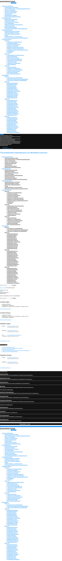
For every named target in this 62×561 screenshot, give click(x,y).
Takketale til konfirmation (13, 63)
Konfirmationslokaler (12, 43)
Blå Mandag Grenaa (12, 92)
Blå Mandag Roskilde (12, 121)
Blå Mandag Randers (12, 117)
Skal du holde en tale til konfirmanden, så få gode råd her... (11, 416)
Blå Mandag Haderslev (12, 93)
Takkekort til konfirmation (14, 68)
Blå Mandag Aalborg (12, 84)
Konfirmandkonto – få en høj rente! (13, 36)
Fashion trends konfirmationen (6, 137)
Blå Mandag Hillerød (12, 97)
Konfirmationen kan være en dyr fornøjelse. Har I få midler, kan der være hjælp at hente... (17, 401)
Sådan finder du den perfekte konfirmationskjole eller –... (11, 140)
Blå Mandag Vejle (11, 129)
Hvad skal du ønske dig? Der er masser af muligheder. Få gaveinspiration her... (15, 383)
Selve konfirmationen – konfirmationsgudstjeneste (17, 8)
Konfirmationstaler (12, 62)
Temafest (9, 52)
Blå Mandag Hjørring (12, 100)
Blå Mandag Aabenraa (12, 83)
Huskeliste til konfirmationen (14, 42)
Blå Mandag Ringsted (12, 119)
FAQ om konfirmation (10, 10)
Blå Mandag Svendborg (12, 127)
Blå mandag (5, 75)
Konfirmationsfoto (11, 67)
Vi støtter (28, 424)
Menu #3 (7, 99)
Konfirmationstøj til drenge (11, 22)
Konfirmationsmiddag (12, 46)
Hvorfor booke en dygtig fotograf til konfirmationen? (10, 143)
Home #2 (7, 54)
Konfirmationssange (12, 56)
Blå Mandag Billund (12, 87)
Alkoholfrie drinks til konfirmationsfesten (17, 50)
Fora (4, 287)
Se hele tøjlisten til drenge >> (5, 367)
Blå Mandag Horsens (12, 105)
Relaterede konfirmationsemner (13, 16)
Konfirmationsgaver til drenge (12, 31)
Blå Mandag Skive (11, 124)
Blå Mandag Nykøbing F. (13, 113)
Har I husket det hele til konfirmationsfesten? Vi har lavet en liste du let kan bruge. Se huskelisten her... (19, 393)
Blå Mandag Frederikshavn (13, 91)
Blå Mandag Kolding (12, 109)
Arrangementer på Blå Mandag (14, 77)
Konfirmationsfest (6, 39)
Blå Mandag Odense (12, 115)
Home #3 (7, 66)
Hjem (1, 287)
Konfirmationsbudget (12, 72)
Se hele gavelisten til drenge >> (6, 319)
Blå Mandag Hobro (11, 101)
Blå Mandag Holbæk (12, 103)
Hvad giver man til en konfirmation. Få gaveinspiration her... (11, 408)
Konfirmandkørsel (11, 64)
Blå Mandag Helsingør (12, 95)
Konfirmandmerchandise (11, 27)
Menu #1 (7, 76)
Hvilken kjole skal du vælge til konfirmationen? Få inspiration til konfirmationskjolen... (16, 374)
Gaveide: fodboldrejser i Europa (6, 135)
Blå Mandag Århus (11, 85)
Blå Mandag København (13, 107)
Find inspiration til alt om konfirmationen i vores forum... (11, 420)
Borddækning (10, 51)
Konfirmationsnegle (10, 26)
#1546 (1, 291)
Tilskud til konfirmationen (13, 71)
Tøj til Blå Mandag (9, 23)
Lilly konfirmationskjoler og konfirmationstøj (16, 28)
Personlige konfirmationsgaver (6, 144)
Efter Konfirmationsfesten (13, 73)
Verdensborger (8, 14)
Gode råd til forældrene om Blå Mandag (17, 80)
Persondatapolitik (23, 424)
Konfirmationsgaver (7, 30)
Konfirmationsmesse (4, 145)
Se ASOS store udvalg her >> (13, 326)
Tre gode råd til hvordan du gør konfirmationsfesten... (10, 142)
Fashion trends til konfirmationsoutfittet (7, 139)
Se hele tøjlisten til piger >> (5, 340)
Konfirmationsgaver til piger (12, 32)
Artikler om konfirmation (11, 11)
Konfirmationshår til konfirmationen (14, 24)
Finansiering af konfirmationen (15, 70)
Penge (6, 35)
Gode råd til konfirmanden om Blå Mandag (17, 79)
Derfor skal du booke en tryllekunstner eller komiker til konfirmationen (15, 350)
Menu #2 (7, 81)
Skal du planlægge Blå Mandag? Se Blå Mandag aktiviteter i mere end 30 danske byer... (17, 387)
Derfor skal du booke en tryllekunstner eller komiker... (10, 138)
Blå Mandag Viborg (11, 131)
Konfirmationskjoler (10, 20)
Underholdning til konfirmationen (15, 55)
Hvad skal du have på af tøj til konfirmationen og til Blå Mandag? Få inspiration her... (16, 379)
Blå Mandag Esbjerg (12, 88)
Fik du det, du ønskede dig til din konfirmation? (16, 38)
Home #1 (7, 40)
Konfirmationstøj (6, 18)
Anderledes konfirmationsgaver (12, 34)
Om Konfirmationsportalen (7, 148)
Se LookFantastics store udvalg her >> (14, 335)
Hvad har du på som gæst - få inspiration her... (9, 412)
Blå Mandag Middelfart (13, 111)
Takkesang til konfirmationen (14, 60)
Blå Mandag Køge (11, 108)
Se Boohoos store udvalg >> (12, 330)
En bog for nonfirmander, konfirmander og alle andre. (10, 136)
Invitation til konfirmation (13, 44)
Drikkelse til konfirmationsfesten (15, 48)
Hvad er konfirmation (7, 6)
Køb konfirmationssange (13, 58)
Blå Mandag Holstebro (12, 104)
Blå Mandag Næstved (12, 112)
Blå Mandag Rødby (11, 120)
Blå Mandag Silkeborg (12, 123)
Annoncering (4, 147)
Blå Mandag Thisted (12, 128)
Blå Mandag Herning (12, 96)
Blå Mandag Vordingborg (13, 132)
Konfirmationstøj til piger (11, 19)
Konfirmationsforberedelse (11, 7)
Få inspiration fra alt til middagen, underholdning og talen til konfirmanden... (14, 397)
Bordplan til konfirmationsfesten (15, 47)
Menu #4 (7, 116)
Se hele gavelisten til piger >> (5, 308)
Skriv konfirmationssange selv (14, 59)
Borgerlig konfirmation (10, 12)
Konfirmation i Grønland (11, 15)
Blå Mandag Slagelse (12, 125)
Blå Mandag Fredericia (12, 89)
